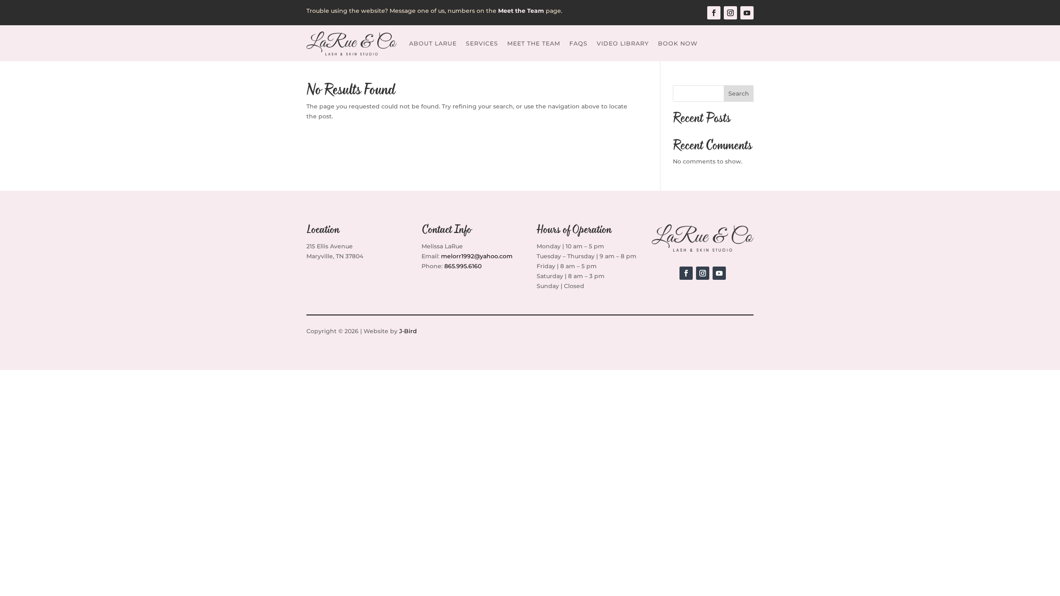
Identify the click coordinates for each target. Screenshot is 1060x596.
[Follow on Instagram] (730, 12)
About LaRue (433, 43)
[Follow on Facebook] (713, 12)
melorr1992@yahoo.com (477, 256)
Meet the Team (533, 43)
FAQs (578, 43)
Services (482, 43)
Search (738, 93)
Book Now (678, 43)
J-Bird (408, 331)
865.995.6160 (463, 266)
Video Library (623, 43)
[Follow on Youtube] (747, 12)
